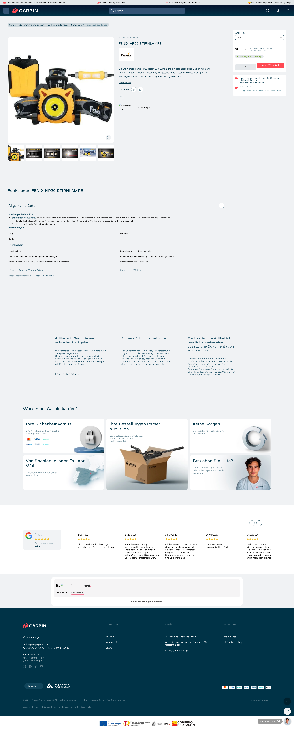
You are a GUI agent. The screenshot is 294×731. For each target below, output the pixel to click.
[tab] (62, 593)
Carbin (12, 25)
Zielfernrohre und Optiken (31, 25)
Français (56, 707)
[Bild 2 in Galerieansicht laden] (34, 153)
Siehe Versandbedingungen (252, 82)
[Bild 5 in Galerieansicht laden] (88, 153)
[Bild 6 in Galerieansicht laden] (106, 153)
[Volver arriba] (287, 701)
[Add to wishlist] (121, 97)
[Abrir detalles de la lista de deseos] (287, 711)
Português (36, 707)
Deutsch (75, 707)
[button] (146, 10)
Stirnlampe (76, 25)
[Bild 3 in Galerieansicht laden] (52, 153)
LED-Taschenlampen (58, 25)
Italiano (47, 707)
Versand (262, 48)
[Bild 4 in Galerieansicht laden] (70, 153)
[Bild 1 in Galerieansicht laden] (16, 153)
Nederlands (86, 707)
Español (26, 707)
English (65, 707)
